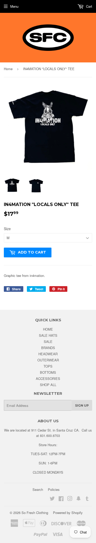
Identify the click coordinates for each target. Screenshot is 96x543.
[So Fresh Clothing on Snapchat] (78, 499)
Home (8, 68)
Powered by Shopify (68, 512)
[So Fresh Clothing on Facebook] (61, 499)
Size (7, 228)
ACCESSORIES (48, 378)
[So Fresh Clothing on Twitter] (52, 499)
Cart (88, 6)
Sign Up (82, 405)
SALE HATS (48, 335)
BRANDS (48, 347)
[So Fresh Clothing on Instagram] (69, 499)
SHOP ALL (48, 384)
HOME (48, 329)
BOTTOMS (48, 372)
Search (38, 489)
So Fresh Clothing (35, 512)
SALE (48, 341)
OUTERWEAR (48, 360)
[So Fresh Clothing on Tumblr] (87, 499)
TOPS (48, 366)
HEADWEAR (48, 353)
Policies (54, 489)
